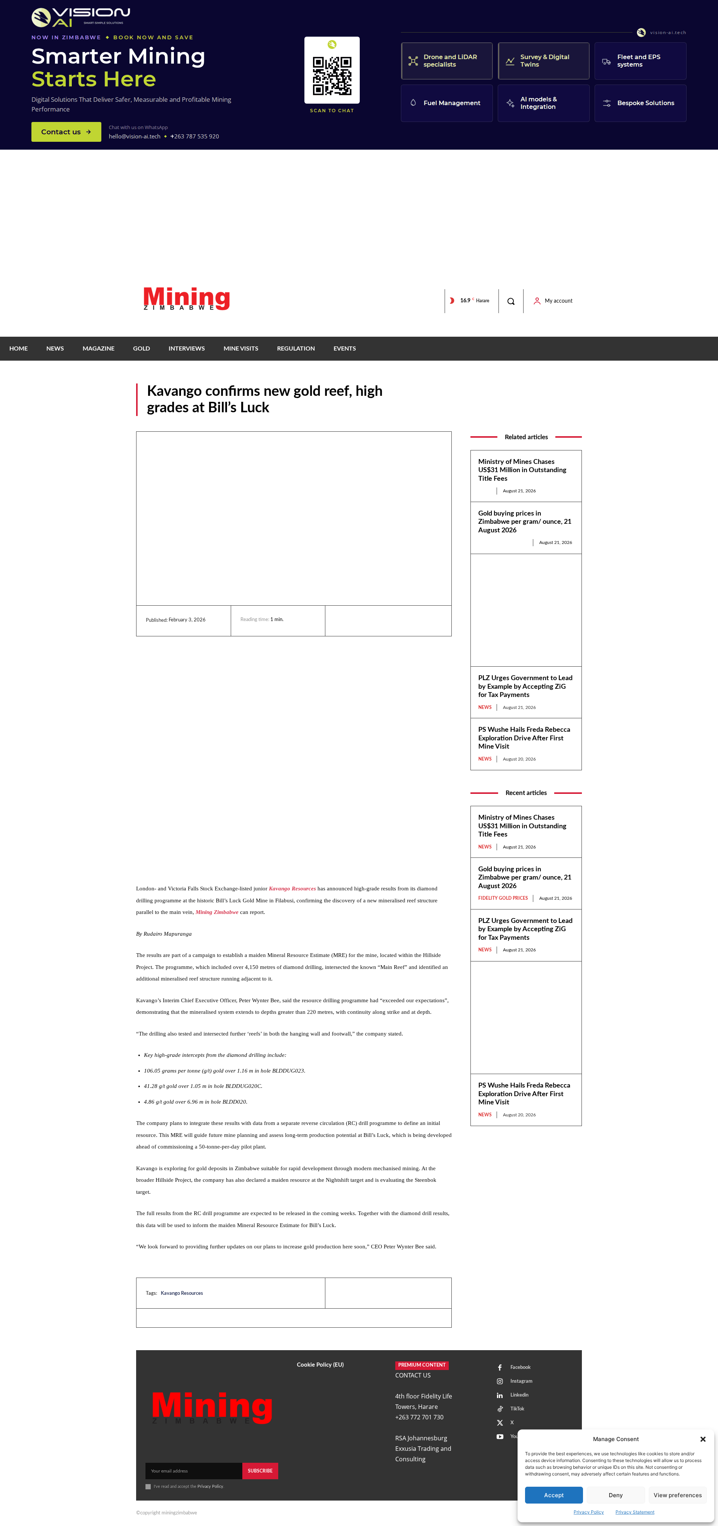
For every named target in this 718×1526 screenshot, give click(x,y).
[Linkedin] (342, 620)
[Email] (411, 620)
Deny (616, 1495)
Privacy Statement (635, 1512)
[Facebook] (359, 620)
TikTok (517, 1409)
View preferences (678, 1495)
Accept (554, 1495)
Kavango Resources (292, 889)
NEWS (574, 410)
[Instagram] (500, 1382)
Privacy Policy (589, 1512)
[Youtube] (500, 1437)
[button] (703, 1439)
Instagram (521, 1381)
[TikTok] (500, 1409)
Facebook (520, 1367)
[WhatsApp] (393, 620)
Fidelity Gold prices (503, 542)
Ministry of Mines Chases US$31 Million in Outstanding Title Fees (522, 470)
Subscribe (260, 1471)
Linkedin (519, 1395)
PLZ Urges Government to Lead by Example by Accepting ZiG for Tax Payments (525, 686)
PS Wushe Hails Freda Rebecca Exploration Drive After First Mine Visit (524, 738)
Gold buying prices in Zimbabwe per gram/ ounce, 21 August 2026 (524, 522)
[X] (376, 620)
